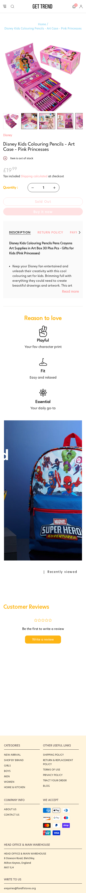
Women (9, 782)
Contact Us (11, 814)
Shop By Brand (14, 760)
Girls (7, 765)
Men (7, 776)
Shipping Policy (53, 754)
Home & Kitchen (14, 787)
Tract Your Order (55, 780)
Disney (7, 135)
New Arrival (12, 754)
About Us (10, 809)
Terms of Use (51, 769)
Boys (7, 771)
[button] (12, 6)
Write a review (43, 639)
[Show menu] (5, 6)
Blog (46, 786)
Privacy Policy (53, 775)
